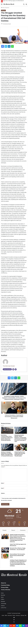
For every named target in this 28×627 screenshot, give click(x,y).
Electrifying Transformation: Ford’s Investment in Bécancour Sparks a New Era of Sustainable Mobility (7, 437)
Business (7, 7)
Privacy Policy (4, 587)
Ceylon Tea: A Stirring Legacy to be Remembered (13, 0)
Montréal (3, 595)
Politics (2, 599)
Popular (4, 530)
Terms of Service (5, 589)
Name (2, 483)
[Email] (13, 369)
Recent (13, 530)
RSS (25, 615)
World (2, 597)
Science (3, 605)
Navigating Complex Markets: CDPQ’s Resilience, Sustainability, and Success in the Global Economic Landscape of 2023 (21, 438)
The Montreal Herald (7, 23)
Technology (3, 603)
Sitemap (22, 615)
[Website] (16, 369)
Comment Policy (5, 585)
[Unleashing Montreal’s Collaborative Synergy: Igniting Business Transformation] (21, 447)
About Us (3, 583)
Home (3, 7)
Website (3, 493)
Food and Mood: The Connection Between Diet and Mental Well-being (17, 555)
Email (2, 488)
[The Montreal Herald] (8, 4)
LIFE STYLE (3, 607)
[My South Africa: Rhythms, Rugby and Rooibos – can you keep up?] (5, 550)
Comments (22, 530)
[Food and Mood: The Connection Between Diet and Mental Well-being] (5, 556)
